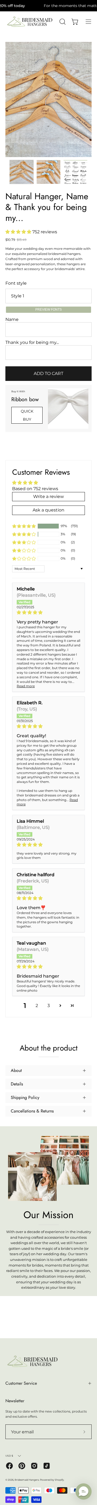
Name (12, 319)
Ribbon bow (25, 399)
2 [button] (37, 1005)
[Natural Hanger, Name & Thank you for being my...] (21, 172)
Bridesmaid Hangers (27, 1479)
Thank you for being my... (32, 342)
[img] (48, 612)
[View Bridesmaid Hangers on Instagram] (34, 1466)
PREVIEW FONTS (48, 309)
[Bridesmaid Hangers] (29, 21)
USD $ (9, 1455)
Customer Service (21, 1383)
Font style (16, 283)
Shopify (59, 1479)
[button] (18, 231)
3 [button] (48, 1005)
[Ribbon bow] (68, 408)
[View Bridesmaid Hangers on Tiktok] (47, 1466)
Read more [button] (26, 686)
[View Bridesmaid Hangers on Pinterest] (22, 1466)
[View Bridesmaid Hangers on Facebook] (9, 1466)
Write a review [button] (48, 496)
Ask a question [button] (48, 510)
